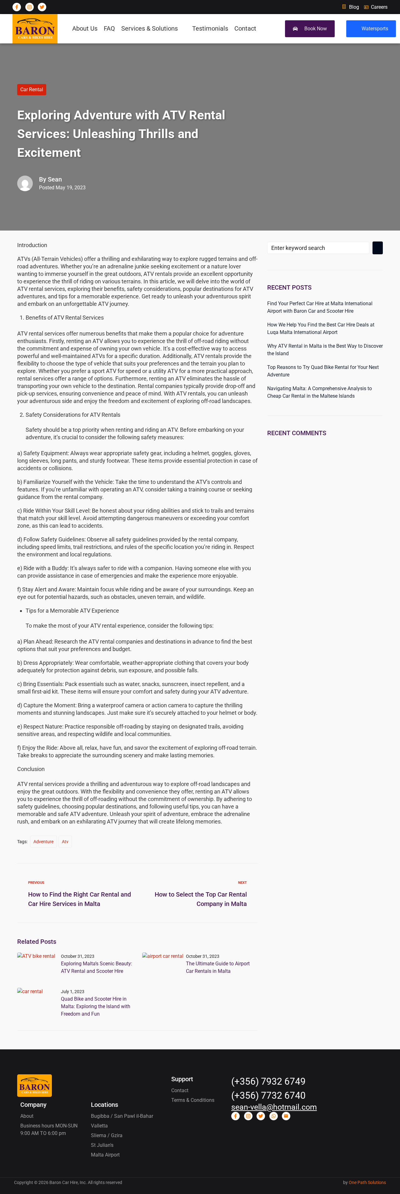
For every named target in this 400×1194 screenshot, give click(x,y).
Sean (55, 179)
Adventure (43, 841)
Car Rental (31, 89)
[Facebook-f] (16, 7)
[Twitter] (42, 7)
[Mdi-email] (286, 1116)
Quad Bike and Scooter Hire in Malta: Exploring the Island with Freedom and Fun (95, 1006)
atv (65, 841)
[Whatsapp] (273, 1116)
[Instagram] (29, 7)
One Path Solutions (367, 1182)
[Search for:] (318, 248)
